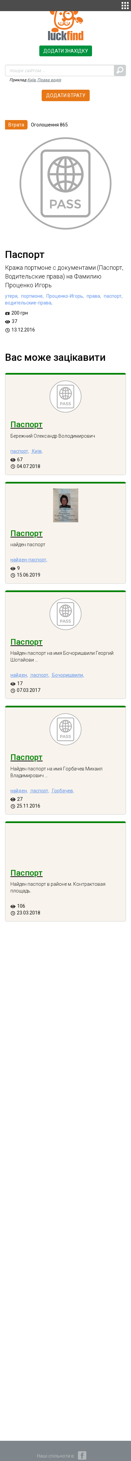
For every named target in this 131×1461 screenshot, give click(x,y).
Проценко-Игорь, (64, 296)
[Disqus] (65, 1046)
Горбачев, (62, 790)
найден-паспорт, (28, 559)
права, (93, 296)
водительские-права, (28, 302)
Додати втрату (65, 95)
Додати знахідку (65, 51)
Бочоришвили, (67, 675)
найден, (19, 675)
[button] (125, 5)
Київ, (37, 451)
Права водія (49, 80)
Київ (31, 80)
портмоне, (32, 296)
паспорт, (113, 296)
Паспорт (26, 424)
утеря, (11, 296)
